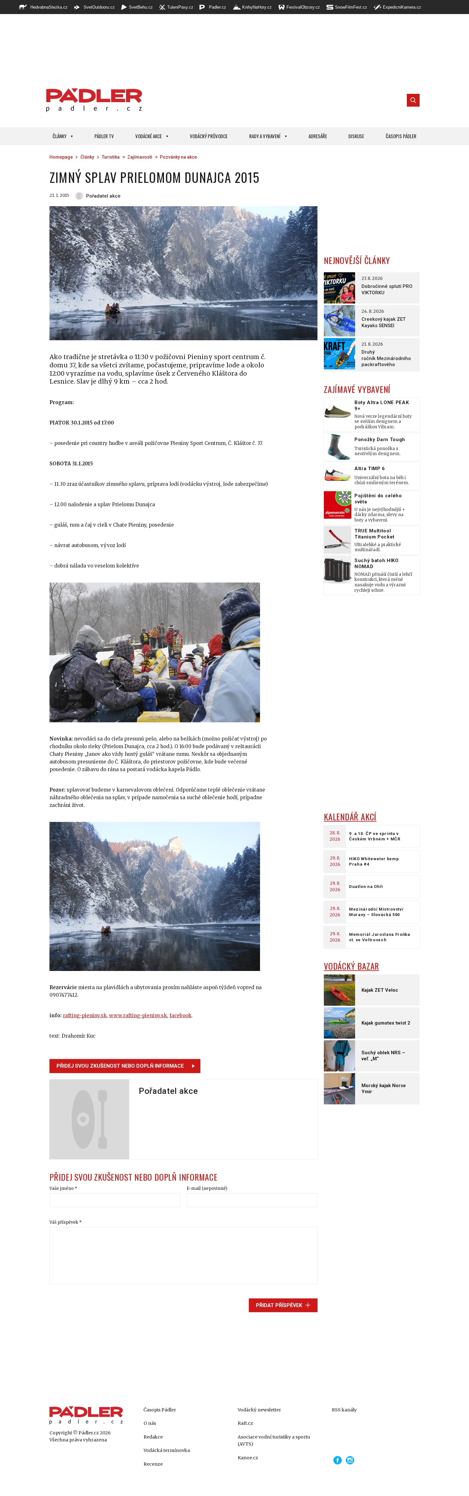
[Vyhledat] (413, 100)
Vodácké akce (148, 135)
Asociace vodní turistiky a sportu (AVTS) (274, 1440)
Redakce (153, 1437)
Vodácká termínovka (167, 1450)
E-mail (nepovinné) (207, 1188)
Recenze (153, 1464)
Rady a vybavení (264, 135)
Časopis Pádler (401, 135)
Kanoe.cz (248, 1458)
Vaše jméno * (63, 1188)
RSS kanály (344, 1410)
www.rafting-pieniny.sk (138, 1015)
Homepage (61, 157)
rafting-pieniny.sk (85, 1015)
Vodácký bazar (351, 966)
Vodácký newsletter (259, 1410)
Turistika (111, 157)
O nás (150, 1423)
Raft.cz (245, 1423)
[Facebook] (337, 1460)
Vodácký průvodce (208, 135)
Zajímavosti (139, 157)
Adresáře (318, 135)
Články (59, 135)
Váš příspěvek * (65, 1222)
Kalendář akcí (350, 816)
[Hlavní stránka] (92, 100)
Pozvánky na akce (178, 157)
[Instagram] (350, 1460)
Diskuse (356, 135)
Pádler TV (104, 135)
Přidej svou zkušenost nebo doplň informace (120, 1066)
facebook (180, 1015)
